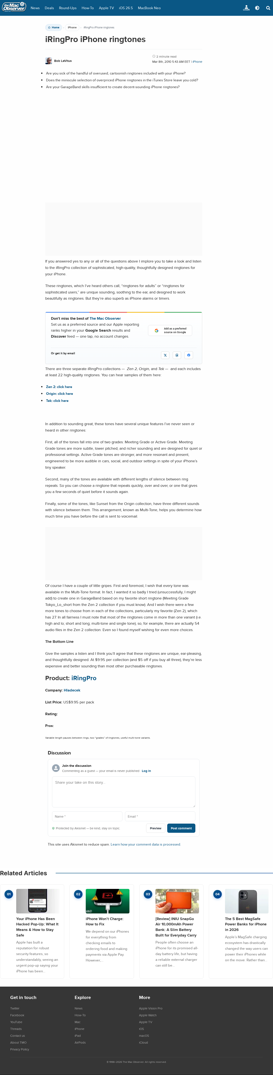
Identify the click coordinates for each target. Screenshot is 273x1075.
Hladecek (72, 690)
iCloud (143, 1042)
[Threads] (177, 355)
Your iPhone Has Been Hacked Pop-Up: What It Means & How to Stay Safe (37, 927)
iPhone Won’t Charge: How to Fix (104, 921)
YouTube (16, 1022)
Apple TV (106, 7)
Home (55, 27)
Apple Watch (148, 1015)
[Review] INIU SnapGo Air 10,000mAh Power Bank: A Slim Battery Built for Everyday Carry (175, 927)
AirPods (80, 1042)
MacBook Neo (149, 7)
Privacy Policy (19, 1049)
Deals (49, 7)
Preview (155, 828)
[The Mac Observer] (14, 8)
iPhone (72, 27)
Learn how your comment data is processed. (146, 844)
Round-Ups (68, 7)
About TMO (18, 1042)
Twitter (14, 1008)
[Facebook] (188, 355)
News (35, 7)
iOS (141, 1028)
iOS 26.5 (126, 7)
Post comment (181, 828)
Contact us (17, 1035)
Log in (146, 771)
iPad (78, 1035)
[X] (165, 355)
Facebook (17, 1015)
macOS (144, 1035)
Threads (16, 1028)
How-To (88, 7)
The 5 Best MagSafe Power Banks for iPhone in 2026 (246, 924)
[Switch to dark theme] (257, 7)
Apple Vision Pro (151, 1008)
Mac (77, 1022)
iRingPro (83, 678)
